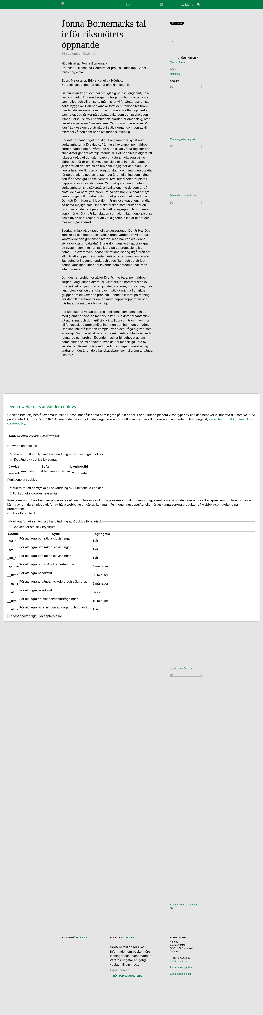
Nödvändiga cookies (22, 445)
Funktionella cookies (22, 479)
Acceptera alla (50, 616)
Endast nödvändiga (23, 616)
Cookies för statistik (21, 513)
